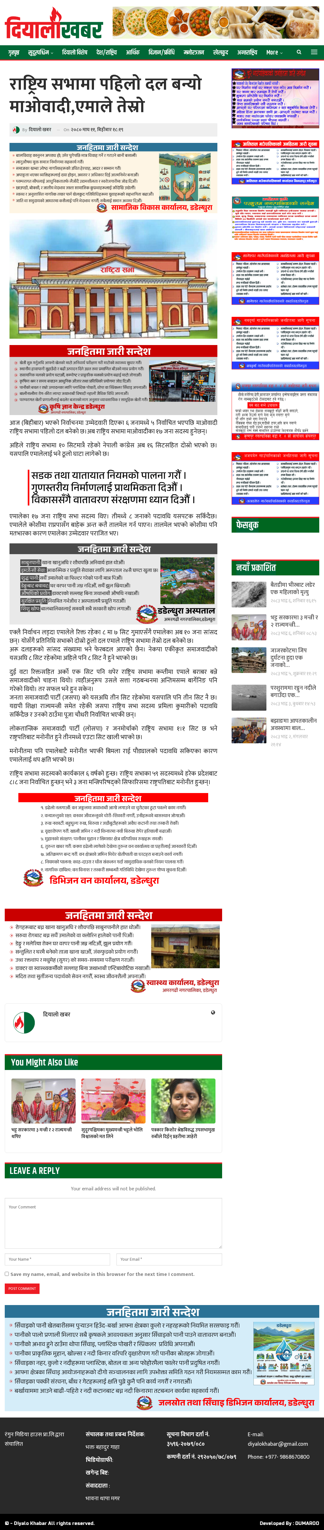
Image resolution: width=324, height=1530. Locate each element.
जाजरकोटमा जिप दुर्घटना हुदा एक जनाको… (289, 658)
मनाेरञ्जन (194, 53)
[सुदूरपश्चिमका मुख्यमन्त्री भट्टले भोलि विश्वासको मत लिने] (113, 1101)
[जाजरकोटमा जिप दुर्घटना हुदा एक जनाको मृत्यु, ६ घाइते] (249, 660)
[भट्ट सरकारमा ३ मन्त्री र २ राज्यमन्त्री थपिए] (43, 1101)
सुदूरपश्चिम (38, 53)
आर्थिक (133, 53)
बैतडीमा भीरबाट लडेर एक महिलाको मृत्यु (293, 588)
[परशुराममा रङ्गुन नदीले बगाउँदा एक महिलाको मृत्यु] (249, 697)
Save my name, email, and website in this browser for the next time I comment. (102, 1274)
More (272, 53)
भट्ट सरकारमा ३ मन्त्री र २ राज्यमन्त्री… (294, 621)
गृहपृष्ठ (14, 53)
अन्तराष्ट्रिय (247, 53)
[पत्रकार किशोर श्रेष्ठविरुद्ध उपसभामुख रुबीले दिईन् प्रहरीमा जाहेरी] (183, 1101)
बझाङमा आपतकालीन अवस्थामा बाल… (294, 724)
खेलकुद (220, 53)
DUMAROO (307, 1523)
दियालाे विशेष (74, 53)
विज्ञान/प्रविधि (162, 53)
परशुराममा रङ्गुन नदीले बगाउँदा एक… (293, 691)
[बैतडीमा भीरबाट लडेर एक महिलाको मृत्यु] (249, 594)
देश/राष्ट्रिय (107, 53)
